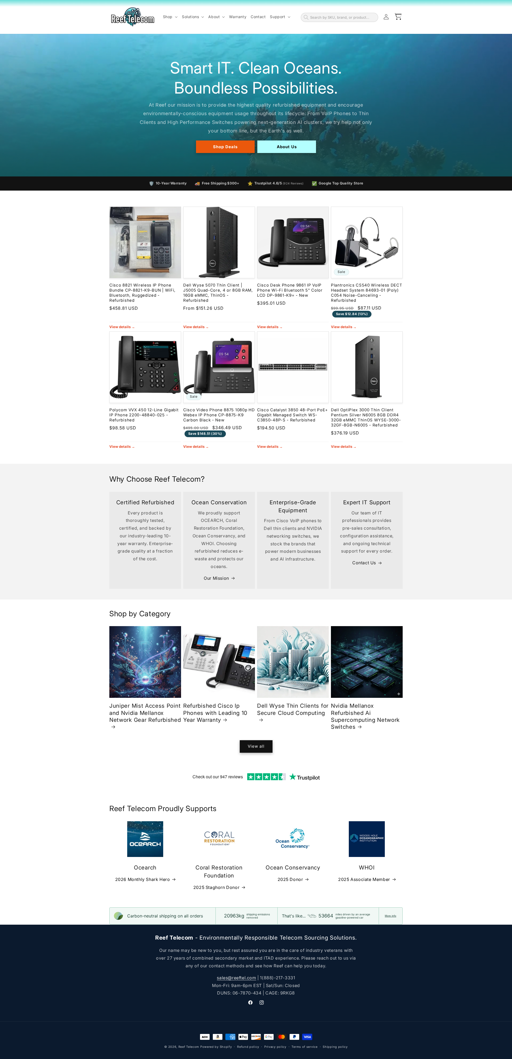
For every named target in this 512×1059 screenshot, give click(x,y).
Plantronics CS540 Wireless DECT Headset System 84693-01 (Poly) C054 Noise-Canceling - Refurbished (366, 293)
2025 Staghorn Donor (216, 887)
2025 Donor (290, 879)
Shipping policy (335, 1046)
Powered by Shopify (216, 1047)
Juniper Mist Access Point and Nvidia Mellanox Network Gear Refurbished (145, 712)
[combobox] (342, 17)
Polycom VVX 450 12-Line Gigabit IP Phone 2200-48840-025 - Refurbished (143, 415)
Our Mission (216, 578)
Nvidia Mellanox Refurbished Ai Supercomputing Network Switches (365, 716)
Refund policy (248, 1046)
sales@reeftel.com (236, 977)
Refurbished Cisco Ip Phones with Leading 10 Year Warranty (215, 712)
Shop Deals (225, 146)
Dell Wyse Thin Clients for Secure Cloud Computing (293, 709)
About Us (287, 146)
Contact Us (364, 562)
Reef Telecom (188, 1047)
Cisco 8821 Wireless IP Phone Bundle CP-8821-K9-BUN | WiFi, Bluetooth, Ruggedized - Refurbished (142, 293)
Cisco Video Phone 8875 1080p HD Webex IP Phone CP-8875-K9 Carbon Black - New (219, 415)
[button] (170, 16)
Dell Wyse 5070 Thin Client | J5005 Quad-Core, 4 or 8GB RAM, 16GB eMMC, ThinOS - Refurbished (218, 293)
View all (256, 746)
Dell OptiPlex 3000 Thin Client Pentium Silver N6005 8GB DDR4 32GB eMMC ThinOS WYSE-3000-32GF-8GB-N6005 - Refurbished (366, 418)
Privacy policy (275, 1046)
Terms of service (304, 1046)
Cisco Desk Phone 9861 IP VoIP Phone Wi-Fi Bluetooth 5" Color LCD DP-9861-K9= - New (290, 290)
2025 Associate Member (364, 879)
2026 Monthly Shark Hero (142, 879)
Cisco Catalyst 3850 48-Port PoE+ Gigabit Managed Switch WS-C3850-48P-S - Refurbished (292, 415)
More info (390, 915)
